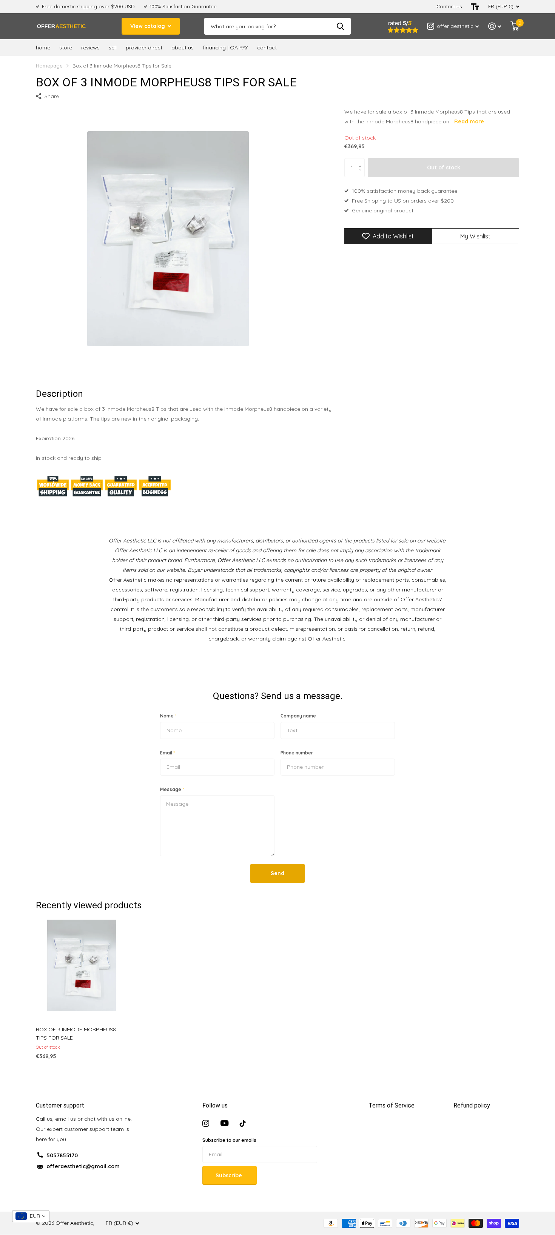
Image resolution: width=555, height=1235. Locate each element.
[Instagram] (205, 1123)
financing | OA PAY (225, 47)
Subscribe (230, 1175)
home (43, 47)
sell (113, 47)
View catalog (148, 26)
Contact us (449, 6)
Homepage (49, 66)
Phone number (297, 753)
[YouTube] (224, 1123)
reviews (90, 47)
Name (168, 716)
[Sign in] (494, 26)
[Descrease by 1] (361, 174)
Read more (469, 121)
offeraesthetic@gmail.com (83, 1166)
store (65, 47)
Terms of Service (391, 1105)
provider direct (144, 47)
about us (182, 47)
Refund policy (471, 1105)
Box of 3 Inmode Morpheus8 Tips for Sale (76, 1033)
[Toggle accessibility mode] (475, 6)
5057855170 (62, 1155)
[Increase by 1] (361, 161)
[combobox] (30, 1216)
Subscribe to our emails (229, 1140)
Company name (298, 716)
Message (172, 789)
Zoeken (340, 26)
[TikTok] (243, 1123)
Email (167, 753)
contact (267, 47)
